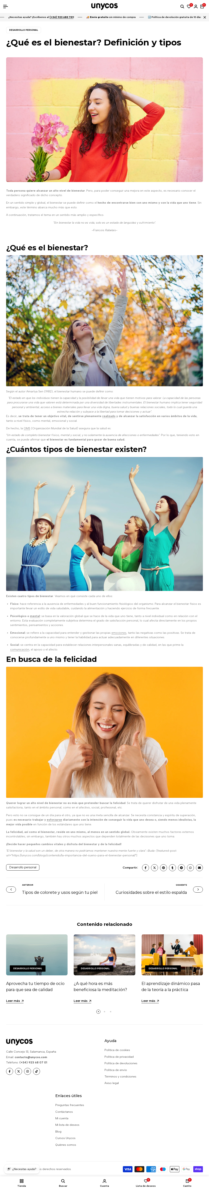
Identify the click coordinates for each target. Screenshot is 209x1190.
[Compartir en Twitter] (154, 867)
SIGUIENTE (181, 885)
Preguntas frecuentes (69, 1105)
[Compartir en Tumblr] (172, 867)
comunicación (19, 649)
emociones (118, 633)
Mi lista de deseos (67, 1125)
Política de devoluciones (120, 1063)
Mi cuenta (61, 1118)
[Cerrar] (204, 17)
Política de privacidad (119, 1057)
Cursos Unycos (65, 1138)
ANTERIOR (27, 885)
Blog (58, 1131)
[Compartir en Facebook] (145, 867)
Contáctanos (64, 1112)
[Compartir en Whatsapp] (190, 867)
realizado (109, 416)
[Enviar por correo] (199, 867)
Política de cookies (117, 1050)
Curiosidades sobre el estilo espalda (151, 892)
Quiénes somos (65, 1145)
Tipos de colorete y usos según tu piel (60, 892)
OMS (27, 428)
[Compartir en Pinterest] (163, 867)
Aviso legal (111, 1083)
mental (35, 616)
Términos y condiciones (120, 1076)
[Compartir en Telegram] (181, 867)
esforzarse (54, 819)
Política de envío (115, 1070)
